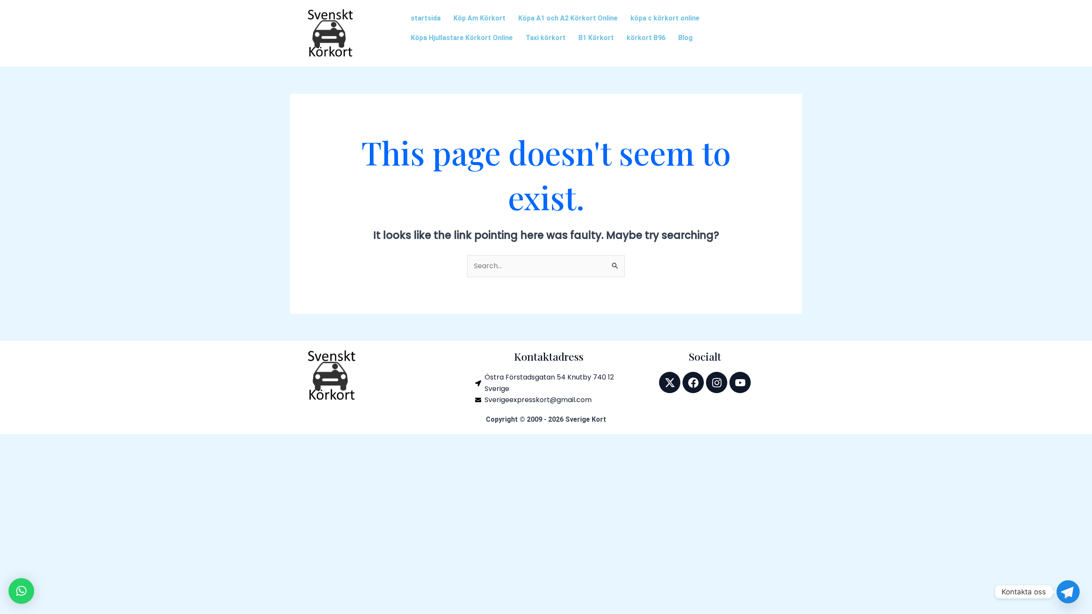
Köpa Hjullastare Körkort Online (462, 38)
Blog (685, 38)
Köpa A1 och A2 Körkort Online (568, 18)
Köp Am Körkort (479, 18)
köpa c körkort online (665, 18)
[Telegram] (1068, 591)
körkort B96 (646, 38)
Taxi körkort (546, 38)
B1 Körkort (596, 38)
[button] (21, 591)
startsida (426, 18)
